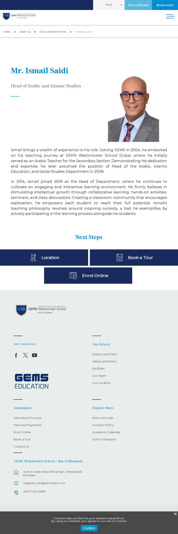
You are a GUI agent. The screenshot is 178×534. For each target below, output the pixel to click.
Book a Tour (140, 257)
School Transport (104, 439)
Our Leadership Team (53, 32)
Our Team (99, 375)
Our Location (101, 383)
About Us (25, 32)
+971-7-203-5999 (34, 491)
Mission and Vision (104, 354)
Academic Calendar (106, 432)
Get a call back (138, 5)
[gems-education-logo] (31, 381)
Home (6, 32)
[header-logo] (19, 17)
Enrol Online (95, 275)
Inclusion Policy (103, 425)
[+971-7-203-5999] (16, 495)
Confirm (89, 528)
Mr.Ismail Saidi (84, 32)
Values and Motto (104, 361)
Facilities (98, 368)
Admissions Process (27, 418)
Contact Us (21, 446)
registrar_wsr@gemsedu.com (44, 483)
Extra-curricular (103, 418)
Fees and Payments (27, 425)
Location (50, 257)
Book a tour (165, 5)
